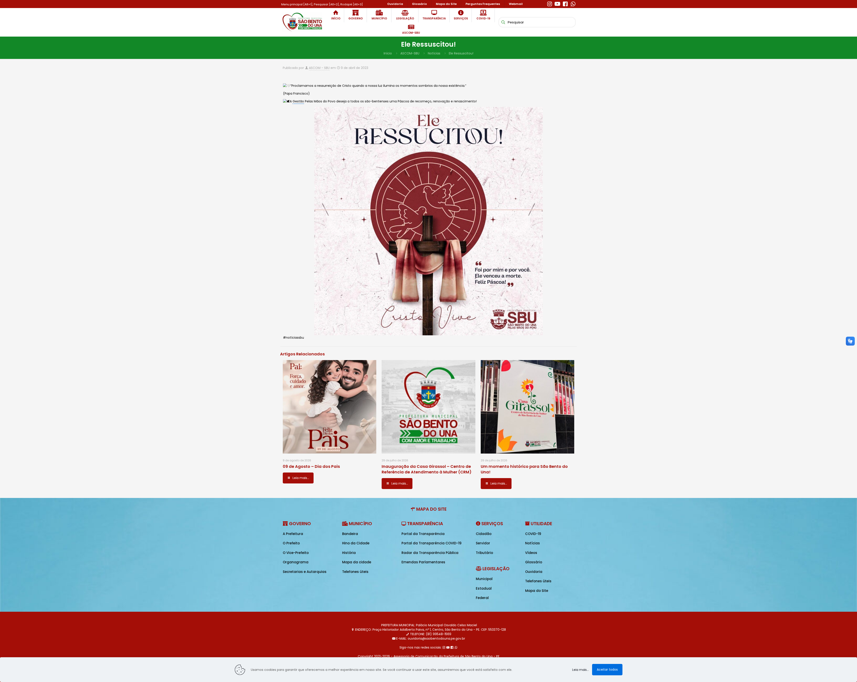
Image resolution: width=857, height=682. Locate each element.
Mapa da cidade (356, 562)
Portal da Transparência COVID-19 (431, 543)
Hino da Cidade (355, 543)
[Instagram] (549, 3)
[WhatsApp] (573, 3)
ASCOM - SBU (319, 68)
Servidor (483, 543)
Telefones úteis (355, 571)
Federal (482, 597)
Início (388, 53)
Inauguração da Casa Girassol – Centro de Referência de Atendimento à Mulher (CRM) (427, 469)
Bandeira (350, 533)
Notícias (434, 53)
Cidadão (483, 533)
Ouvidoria (533, 571)
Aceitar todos (607, 669)
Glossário (533, 562)
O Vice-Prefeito (296, 552)
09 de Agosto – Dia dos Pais (311, 466)
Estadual (484, 588)
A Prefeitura (293, 533)
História (349, 552)
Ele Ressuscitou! (461, 53)
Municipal (484, 578)
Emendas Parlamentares (423, 562)
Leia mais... (580, 669)
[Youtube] (557, 3)
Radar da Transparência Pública (429, 552)
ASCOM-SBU (409, 53)
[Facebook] (565, 3)
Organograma (295, 562)
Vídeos (531, 552)
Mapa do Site (536, 590)
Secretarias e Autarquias (305, 571)
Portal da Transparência (423, 533)
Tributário (484, 552)
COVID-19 (533, 533)
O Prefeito (291, 543)
